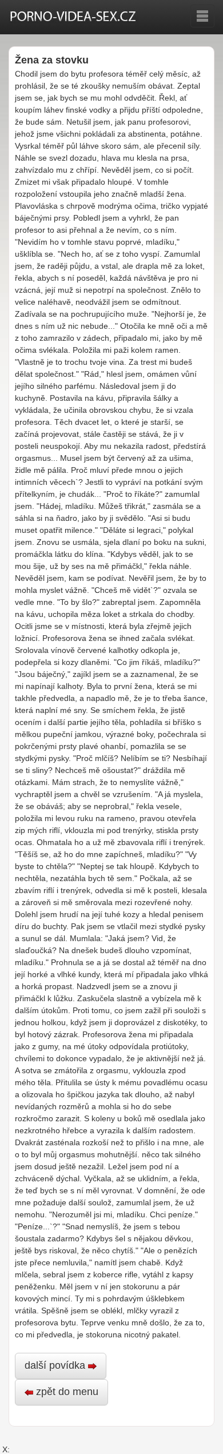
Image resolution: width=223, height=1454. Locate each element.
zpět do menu (65, 1391)
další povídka (56, 1365)
